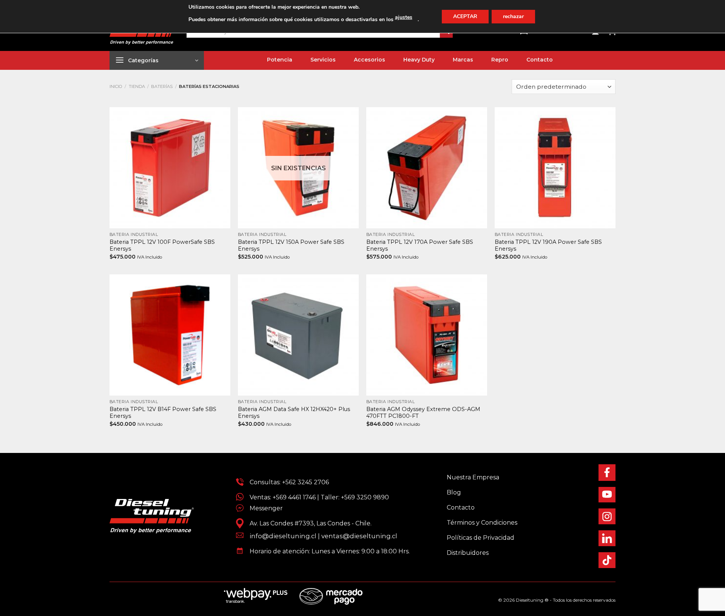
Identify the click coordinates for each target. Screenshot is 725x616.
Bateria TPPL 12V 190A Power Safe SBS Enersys (548, 246)
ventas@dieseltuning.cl (359, 536)
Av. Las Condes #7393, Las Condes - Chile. (308, 523)
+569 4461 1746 (294, 497)
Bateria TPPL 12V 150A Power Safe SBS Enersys (291, 246)
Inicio (116, 86)
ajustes (403, 17)
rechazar (513, 16)
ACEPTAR (465, 16)
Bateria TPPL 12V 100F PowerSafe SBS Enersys (162, 246)
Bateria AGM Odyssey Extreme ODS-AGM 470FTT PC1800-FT (423, 413)
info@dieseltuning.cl (283, 536)
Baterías (162, 86)
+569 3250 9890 (365, 497)
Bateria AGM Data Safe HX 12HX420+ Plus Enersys (294, 413)
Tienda (137, 86)
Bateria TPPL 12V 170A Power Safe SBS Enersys (419, 246)
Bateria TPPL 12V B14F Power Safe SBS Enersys (163, 413)
